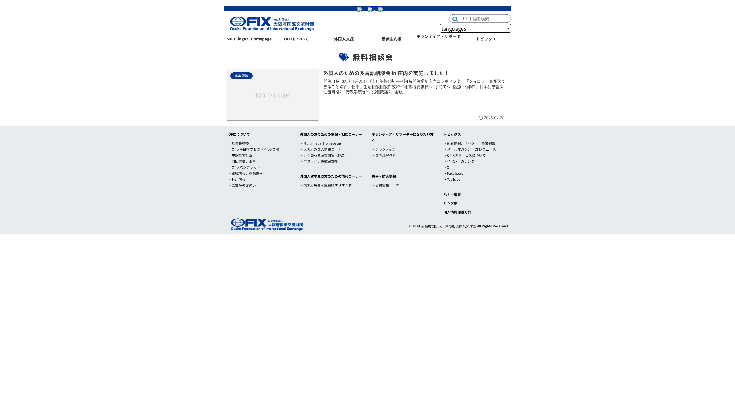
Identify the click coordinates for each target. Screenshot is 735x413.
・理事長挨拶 (238, 143)
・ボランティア (384, 149)
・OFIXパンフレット (244, 167)
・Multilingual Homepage (320, 143)
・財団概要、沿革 (242, 161)
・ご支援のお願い (242, 185)
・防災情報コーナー (387, 184)
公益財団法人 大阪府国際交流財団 (448, 225)
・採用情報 (236, 179)
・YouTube (452, 179)
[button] (455, 19)
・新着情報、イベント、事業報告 (469, 143)
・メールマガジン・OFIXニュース (470, 149)
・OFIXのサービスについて (465, 155)
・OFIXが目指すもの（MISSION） (254, 149)
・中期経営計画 (240, 155)
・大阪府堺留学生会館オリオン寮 (326, 184)
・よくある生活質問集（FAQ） (324, 155)
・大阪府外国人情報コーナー (322, 149)
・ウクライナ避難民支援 (319, 161)
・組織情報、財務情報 (245, 173)
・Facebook (453, 173)
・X (446, 167)
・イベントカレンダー (461, 161)
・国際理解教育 (384, 155)
